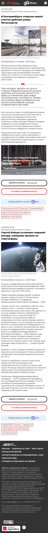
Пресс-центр (37, 449)
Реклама (6, 449)
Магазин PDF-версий (11, 452)
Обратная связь (9, 458)
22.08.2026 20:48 (7, 227)
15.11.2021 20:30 (6, 9)
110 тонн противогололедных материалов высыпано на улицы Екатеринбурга (22, 160)
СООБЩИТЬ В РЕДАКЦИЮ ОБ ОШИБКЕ (18, 461)
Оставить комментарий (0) (24, 191)
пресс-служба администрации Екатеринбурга (20, 58)
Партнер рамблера (21, 522)
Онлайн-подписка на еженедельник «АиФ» (23, 455)
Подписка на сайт (21, 449)
